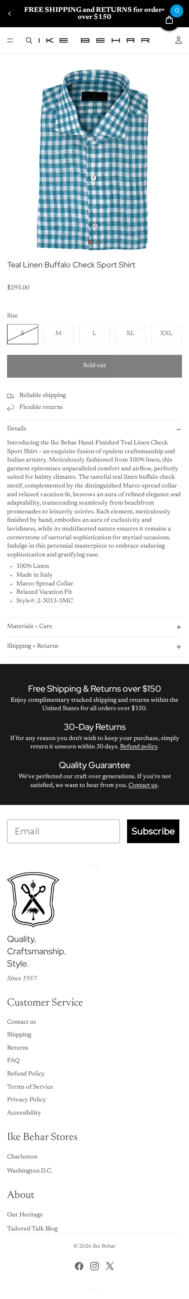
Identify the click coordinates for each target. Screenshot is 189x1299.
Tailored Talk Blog (32, 1229)
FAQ (13, 1061)
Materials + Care (29, 627)
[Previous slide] (9, 13)
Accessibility (24, 1113)
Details (16, 429)
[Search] (29, 40)
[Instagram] (94, 1266)
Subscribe (153, 831)
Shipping (19, 1035)
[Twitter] (110, 1266)
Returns (18, 1048)
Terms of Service (30, 1087)
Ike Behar (104, 1246)
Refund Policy (26, 1074)
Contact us (142, 786)
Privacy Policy (26, 1100)
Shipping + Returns (32, 646)
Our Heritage (25, 1215)
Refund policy (138, 747)
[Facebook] (79, 1266)
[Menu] (10, 40)
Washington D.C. (29, 1171)
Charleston (22, 1157)
